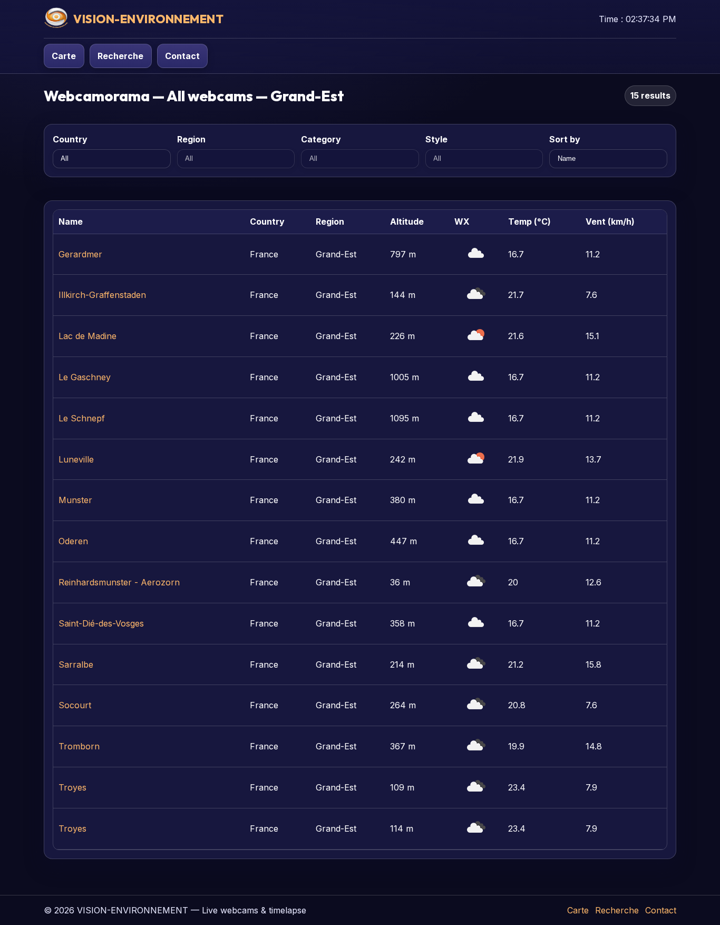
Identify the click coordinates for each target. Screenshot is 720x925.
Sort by (564, 139)
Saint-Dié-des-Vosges (101, 623)
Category (321, 139)
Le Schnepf (82, 418)
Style (436, 139)
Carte (64, 56)
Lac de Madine (87, 336)
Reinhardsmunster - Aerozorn (119, 582)
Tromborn (79, 746)
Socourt (75, 705)
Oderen (73, 541)
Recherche (120, 56)
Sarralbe (76, 664)
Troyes (72, 787)
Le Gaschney (85, 377)
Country (70, 139)
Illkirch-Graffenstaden (102, 295)
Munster (75, 500)
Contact (182, 56)
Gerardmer (80, 254)
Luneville (76, 459)
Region (191, 139)
